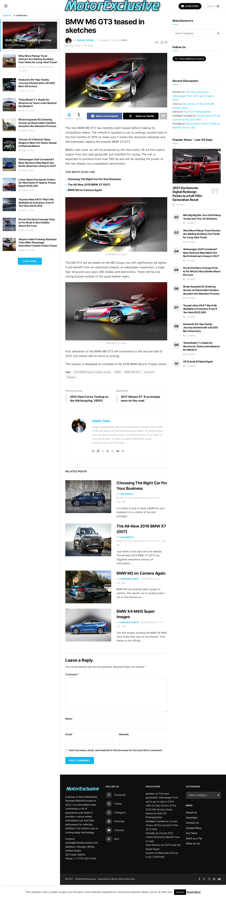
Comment (72, 674)
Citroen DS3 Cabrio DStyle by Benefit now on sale (163, 837)
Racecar (149, 372)
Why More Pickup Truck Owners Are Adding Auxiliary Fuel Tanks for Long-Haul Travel (38, 59)
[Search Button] (218, 6)
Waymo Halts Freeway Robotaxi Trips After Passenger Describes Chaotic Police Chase (38, 242)
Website (124, 734)
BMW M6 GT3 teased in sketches (28, 40)
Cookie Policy (193, 827)
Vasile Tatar (85, 40)
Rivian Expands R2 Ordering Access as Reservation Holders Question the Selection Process (37, 122)
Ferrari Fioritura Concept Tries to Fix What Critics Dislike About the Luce (37, 222)
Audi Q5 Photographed (197, 111)
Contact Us (192, 822)
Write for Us (193, 843)
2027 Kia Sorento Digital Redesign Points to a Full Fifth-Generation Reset (188, 194)
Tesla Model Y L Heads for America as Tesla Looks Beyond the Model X (37, 102)
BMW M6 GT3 (133, 372)
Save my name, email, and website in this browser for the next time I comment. (116, 750)
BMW (124, 40)
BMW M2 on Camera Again (85, 190)
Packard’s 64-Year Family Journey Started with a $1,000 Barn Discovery (37, 82)
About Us (191, 812)
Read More (194, 892)
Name (70, 718)
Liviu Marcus (126, 494)
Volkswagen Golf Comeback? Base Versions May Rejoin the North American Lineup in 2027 (37, 162)
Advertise (191, 817)
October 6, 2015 (151, 579)
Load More (30, 261)
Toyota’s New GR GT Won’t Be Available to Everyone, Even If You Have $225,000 (36, 202)
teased (71, 377)
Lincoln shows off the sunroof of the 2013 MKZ (162, 825)
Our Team (191, 833)
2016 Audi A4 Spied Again (198, 361)
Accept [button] (180, 892)
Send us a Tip (194, 838)
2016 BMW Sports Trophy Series (92, 372)
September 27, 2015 (153, 622)
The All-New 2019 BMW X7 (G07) (89, 184)
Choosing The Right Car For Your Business (94, 179)
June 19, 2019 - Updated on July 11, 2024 (139, 498)
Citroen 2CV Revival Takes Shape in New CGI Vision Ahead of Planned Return (37, 142)
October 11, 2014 (108, 40)
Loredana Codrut (129, 579)
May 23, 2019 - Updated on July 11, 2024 (138, 541)
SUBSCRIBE (191, 6)
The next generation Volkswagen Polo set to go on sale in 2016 (193, 95)
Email (69, 734)
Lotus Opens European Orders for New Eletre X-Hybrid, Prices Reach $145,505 (37, 182)
